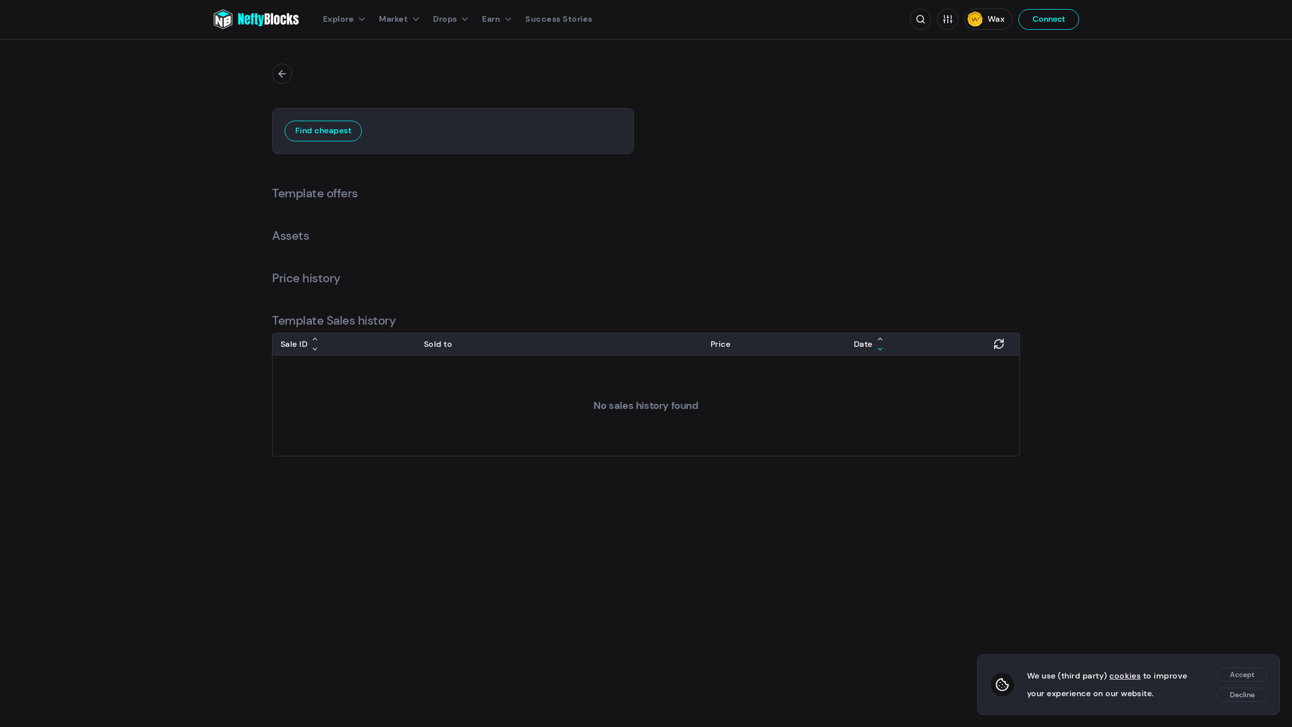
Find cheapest (323, 130)
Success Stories (558, 19)
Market (393, 19)
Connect (1049, 19)
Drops (445, 19)
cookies (1125, 675)
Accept (1242, 674)
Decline (1242, 694)
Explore (338, 19)
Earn (491, 19)
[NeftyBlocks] (256, 19)
